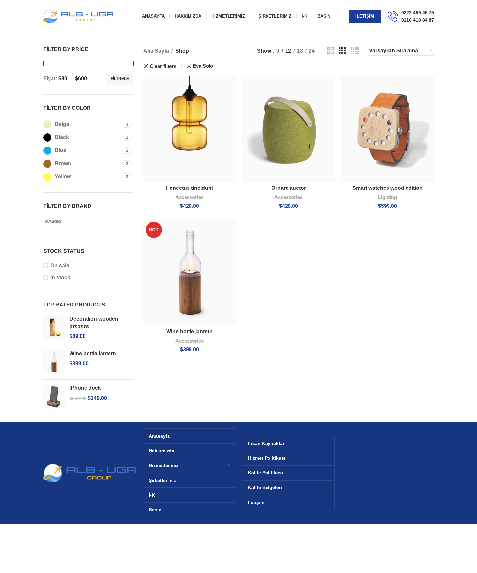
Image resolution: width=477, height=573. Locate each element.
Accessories (189, 197)
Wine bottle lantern (93, 353)
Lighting (387, 197)
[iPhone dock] (54, 397)
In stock (60, 277)
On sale (59, 265)
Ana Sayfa (156, 51)
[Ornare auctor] (288, 129)
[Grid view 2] (330, 51)
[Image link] (89, 472)
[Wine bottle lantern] (54, 362)
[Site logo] (78, 16)
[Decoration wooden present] (54, 327)
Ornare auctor (288, 188)
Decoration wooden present (94, 322)
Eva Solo (203, 66)
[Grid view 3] (342, 51)
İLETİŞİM (364, 16)
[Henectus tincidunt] (189, 129)
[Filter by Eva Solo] (64, 221)
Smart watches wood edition (387, 188)
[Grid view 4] (355, 51)
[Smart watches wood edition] (387, 129)
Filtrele (120, 78)
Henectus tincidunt (189, 188)
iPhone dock (85, 388)
